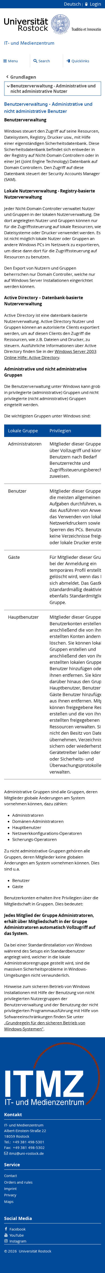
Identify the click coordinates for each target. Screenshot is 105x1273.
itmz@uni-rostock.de (26, 1153)
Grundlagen (23, 77)
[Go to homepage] (52, 24)
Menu (13, 60)
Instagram (18, 1241)
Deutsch (73, 4)
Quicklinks (80, 60)
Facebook (18, 1229)
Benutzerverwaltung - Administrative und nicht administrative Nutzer (53, 88)
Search (44, 60)
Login (95, 4)
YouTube (17, 1235)
